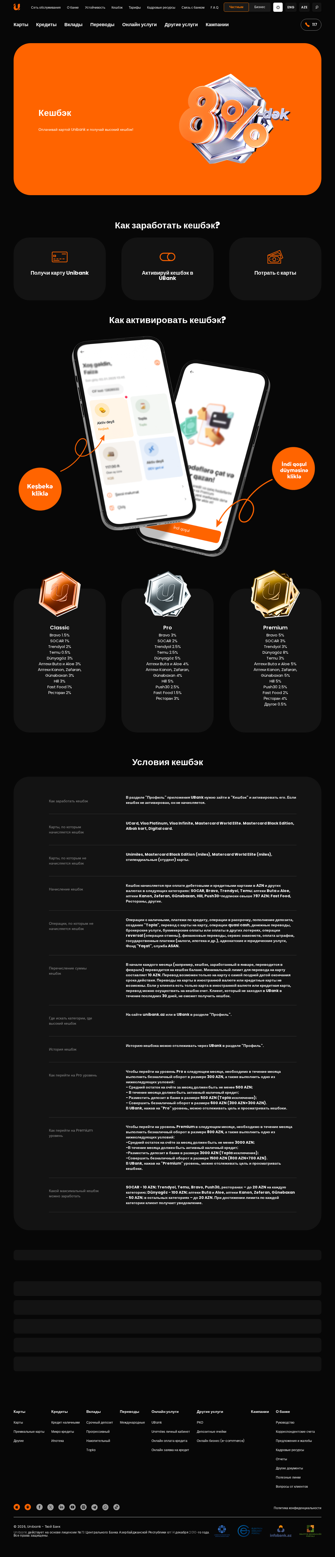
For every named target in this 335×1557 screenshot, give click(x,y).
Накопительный (98, 1440)
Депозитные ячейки (211, 1431)
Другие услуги (181, 24)
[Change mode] (278, 7)
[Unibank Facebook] (40, 1507)
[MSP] (310, 1531)
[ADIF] (222, 1531)
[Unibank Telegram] (95, 1507)
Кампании (217, 24)
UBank (157, 1422)
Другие (19, 1440)
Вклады (73, 24)
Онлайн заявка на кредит (170, 1450)
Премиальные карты (29, 1431)
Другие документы (289, 1468)
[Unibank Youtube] (73, 1507)
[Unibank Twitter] (51, 1507)
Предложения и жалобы (294, 1440)
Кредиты (46, 24)
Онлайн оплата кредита (169, 1440)
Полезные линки (288, 1477)
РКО (200, 1422)
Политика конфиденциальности (297, 1508)
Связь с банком (193, 7)
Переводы (102, 24)
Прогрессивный (98, 1431)
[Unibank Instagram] (84, 1507)
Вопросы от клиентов (292, 1486)
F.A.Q (214, 7)
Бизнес (259, 7)
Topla (91, 1450)
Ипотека (57, 1440)
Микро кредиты (62, 1431)
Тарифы (135, 7)
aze (304, 7)
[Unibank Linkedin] (62, 1507)
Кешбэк (116, 7)
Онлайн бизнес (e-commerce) (220, 1440)
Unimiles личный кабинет (171, 1431)
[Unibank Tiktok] (116, 1507)
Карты (21, 24)
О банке (73, 7)
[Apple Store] (17, 1507)
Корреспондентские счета (295, 1431)
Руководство (285, 1422)
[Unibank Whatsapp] (106, 1507)
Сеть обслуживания (46, 7)
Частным (236, 7)
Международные (132, 1422)
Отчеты (281, 1459)
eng (290, 7)
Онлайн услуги (139, 24)
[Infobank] (281, 1531)
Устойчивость (95, 7)
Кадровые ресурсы (161, 7)
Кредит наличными (65, 1422)
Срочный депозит (99, 1422)
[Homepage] (17, 9)
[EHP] (250, 1531)
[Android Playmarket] (28, 1507)
